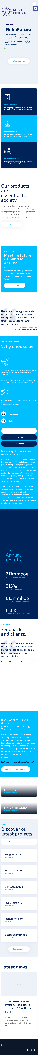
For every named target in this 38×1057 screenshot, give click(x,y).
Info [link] (27, 1001)
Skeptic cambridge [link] (16, 934)
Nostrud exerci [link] (14, 902)
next (35, 661)
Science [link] (8, 921)
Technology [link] (10, 857)
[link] (35, 8)
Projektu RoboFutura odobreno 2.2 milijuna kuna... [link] (18, 1008)
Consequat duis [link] (14, 886)
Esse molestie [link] (13, 870)
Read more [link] (9, 1030)
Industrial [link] (9, 937)
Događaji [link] (23, 1001)
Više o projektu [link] (18, 61)
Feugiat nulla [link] (13, 854)
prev (30, 661)
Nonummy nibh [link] (14, 918)
